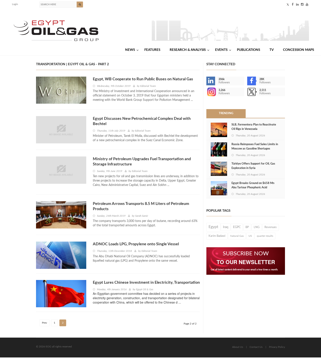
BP (247, 227)
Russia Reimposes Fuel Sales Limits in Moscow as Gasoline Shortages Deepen (254, 149)
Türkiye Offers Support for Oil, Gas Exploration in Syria (253, 166)
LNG (257, 227)
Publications (248, 50)
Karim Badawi (217, 236)
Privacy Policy (277, 347)
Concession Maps (298, 50)
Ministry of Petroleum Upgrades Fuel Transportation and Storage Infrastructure (142, 161)
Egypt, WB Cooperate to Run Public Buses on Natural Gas (143, 79)
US (250, 236)
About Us (237, 347)
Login (15, 4)
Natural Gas (237, 236)
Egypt (213, 227)
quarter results (265, 236)
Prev (44, 322)
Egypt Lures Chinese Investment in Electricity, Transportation (146, 283)
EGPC (237, 227)
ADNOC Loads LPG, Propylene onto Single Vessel (136, 244)
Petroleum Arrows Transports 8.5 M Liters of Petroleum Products (141, 206)
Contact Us (256, 347)
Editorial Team (148, 86)
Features (152, 50)
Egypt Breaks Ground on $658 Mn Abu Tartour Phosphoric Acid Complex (252, 187)
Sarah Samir (141, 216)
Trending (226, 113)
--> (206, 92)
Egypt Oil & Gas (144, 289)
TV (271, 50)
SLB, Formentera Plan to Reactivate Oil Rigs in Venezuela (253, 126)
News (130, 50)
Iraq (225, 227)
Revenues (270, 227)
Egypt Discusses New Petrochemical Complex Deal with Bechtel (142, 121)
